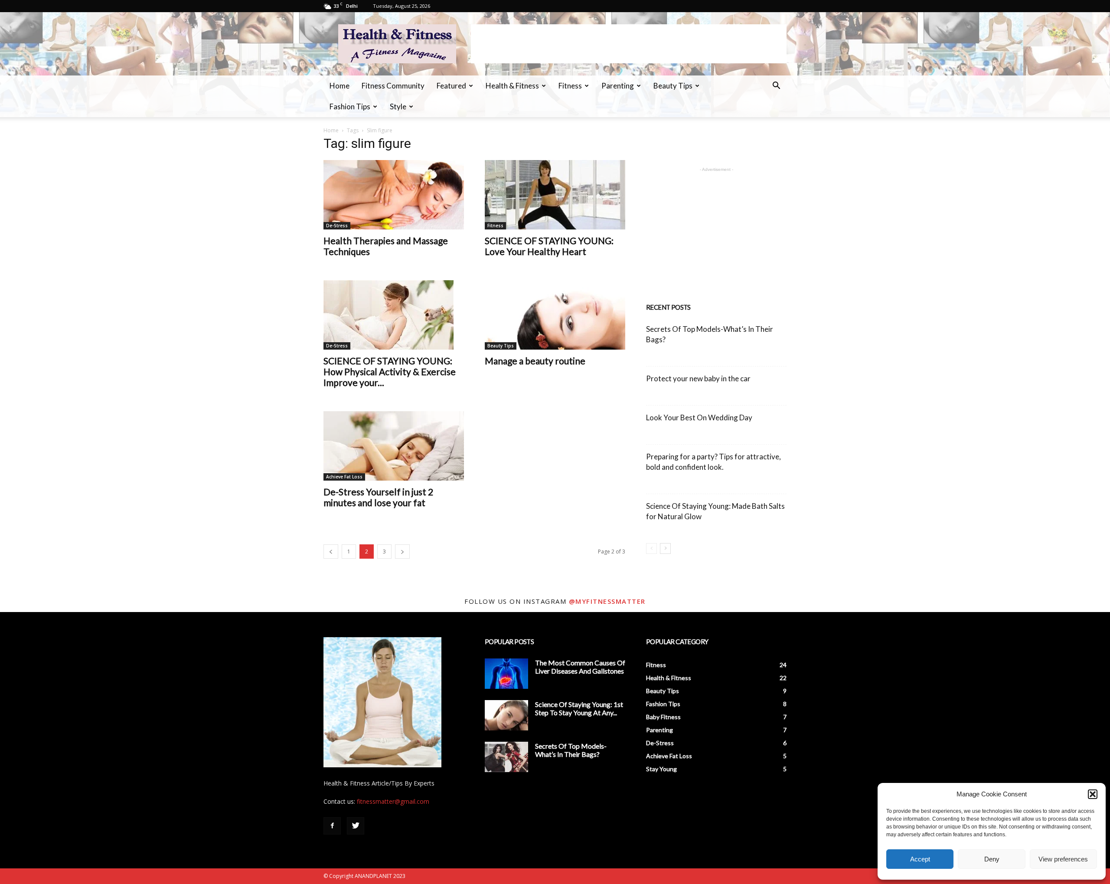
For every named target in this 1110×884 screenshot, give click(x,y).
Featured (451, 85)
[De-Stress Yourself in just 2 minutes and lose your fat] (393, 446)
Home (339, 85)
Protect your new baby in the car (698, 378)
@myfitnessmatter (607, 601)
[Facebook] (332, 826)
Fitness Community (393, 85)
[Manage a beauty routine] (555, 315)
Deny (991, 859)
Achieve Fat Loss (344, 477)
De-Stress (337, 226)
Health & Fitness (512, 85)
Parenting (617, 85)
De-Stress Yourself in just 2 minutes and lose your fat (378, 497)
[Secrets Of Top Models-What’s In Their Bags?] (506, 757)
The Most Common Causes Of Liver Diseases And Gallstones (580, 666)
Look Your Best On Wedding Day (699, 417)
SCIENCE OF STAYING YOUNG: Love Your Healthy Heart (549, 246)
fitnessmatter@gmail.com (393, 801)
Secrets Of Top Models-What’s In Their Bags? (571, 750)
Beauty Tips (672, 85)
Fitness (570, 85)
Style (398, 106)
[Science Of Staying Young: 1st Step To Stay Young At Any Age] (506, 715)
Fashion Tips (350, 106)
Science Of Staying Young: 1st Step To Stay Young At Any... (579, 708)
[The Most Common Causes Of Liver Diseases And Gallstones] (506, 673)
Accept (920, 859)
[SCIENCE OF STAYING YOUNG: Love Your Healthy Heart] (555, 194)
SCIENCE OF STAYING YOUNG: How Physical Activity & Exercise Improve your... (389, 371)
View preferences (1063, 859)
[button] (1092, 794)
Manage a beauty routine (535, 360)
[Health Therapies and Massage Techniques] (393, 194)
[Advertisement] (629, 43)
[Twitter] (355, 826)
